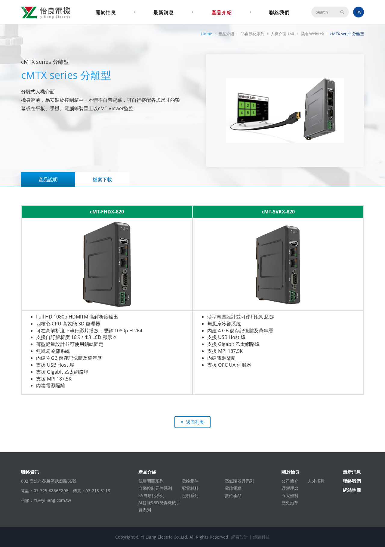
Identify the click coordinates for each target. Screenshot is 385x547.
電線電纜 (233, 488)
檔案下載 (102, 179)
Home (206, 33)
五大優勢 (290, 495)
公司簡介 (290, 481)
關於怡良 (106, 12)
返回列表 (195, 422)
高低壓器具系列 (239, 481)
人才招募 (316, 481)
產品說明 (48, 179)
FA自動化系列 (252, 33)
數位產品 (233, 495)
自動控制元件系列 (155, 488)
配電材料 (190, 488)
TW (359, 12)
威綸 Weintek (312, 33)
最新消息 (163, 12)
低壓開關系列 (151, 481)
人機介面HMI (282, 33)
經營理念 (290, 488)
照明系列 (190, 495)
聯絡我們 (279, 12)
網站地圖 (352, 490)
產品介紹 (221, 12)
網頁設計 (239, 537)
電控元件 (190, 481)
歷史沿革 (290, 502)
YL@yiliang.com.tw (52, 500)
